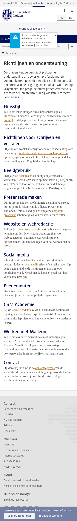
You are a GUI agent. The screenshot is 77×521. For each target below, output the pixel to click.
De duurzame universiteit (18, 450)
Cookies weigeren (52, 516)
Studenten (25, 3)
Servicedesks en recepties (18, 409)
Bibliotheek (69, 3)
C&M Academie (21, 310)
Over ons (9, 444)
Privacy (8, 425)
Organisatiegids (54, 3)
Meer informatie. (62, 510)
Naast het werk (12, 467)
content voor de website (30, 229)
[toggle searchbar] (72, 11)
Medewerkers (39, 3)
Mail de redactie (13, 420)
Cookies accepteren (19, 516)
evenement (31, 291)
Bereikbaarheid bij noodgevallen (22, 480)
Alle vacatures (12, 461)
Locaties (8, 414)
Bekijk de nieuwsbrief (16, 500)
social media (31, 264)
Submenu (11, 53)
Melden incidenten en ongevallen (23, 486)
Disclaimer (10, 431)
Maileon (8, 345)
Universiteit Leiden (10, 3)
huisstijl (8, 120)
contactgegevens (45, 368)
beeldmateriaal (27, 176)
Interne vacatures (14, 455)
